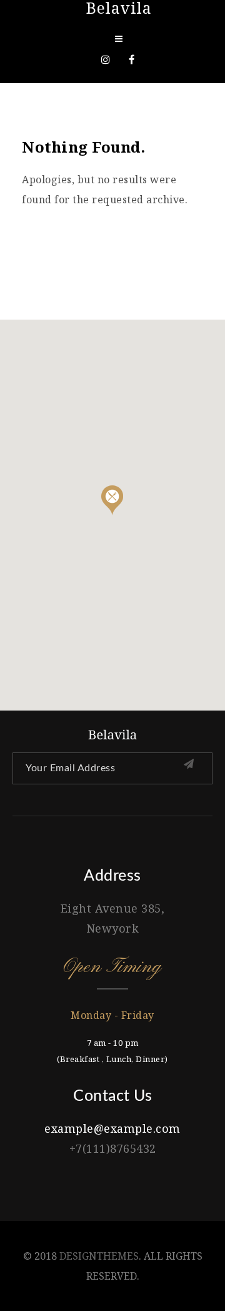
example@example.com (112, 1128)
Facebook (132, 59)
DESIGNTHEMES (99, 1256)
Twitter (105, 59)
